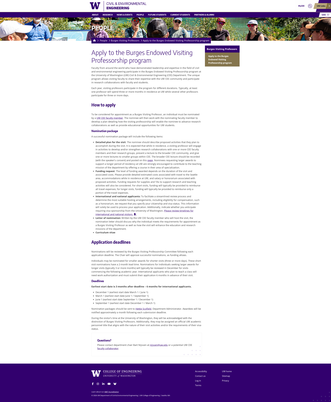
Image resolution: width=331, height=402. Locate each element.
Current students (180, 14)
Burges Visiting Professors (125, 40)
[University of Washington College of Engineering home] (116, 374)
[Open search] (310, 6)
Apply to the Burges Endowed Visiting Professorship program (176, 40)
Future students (157, 14)
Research (108, 14)
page (150, 160)
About (95, 14)
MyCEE (301, 6)
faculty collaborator (107, 348)
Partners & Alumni (204, 14)
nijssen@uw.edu (159, 345)
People (140, 14)
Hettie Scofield (143, 308)
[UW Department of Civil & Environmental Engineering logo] (146, 6)
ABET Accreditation (111, 392)
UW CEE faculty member (110, 118)
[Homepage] (93, 40)
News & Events (124, 14)
